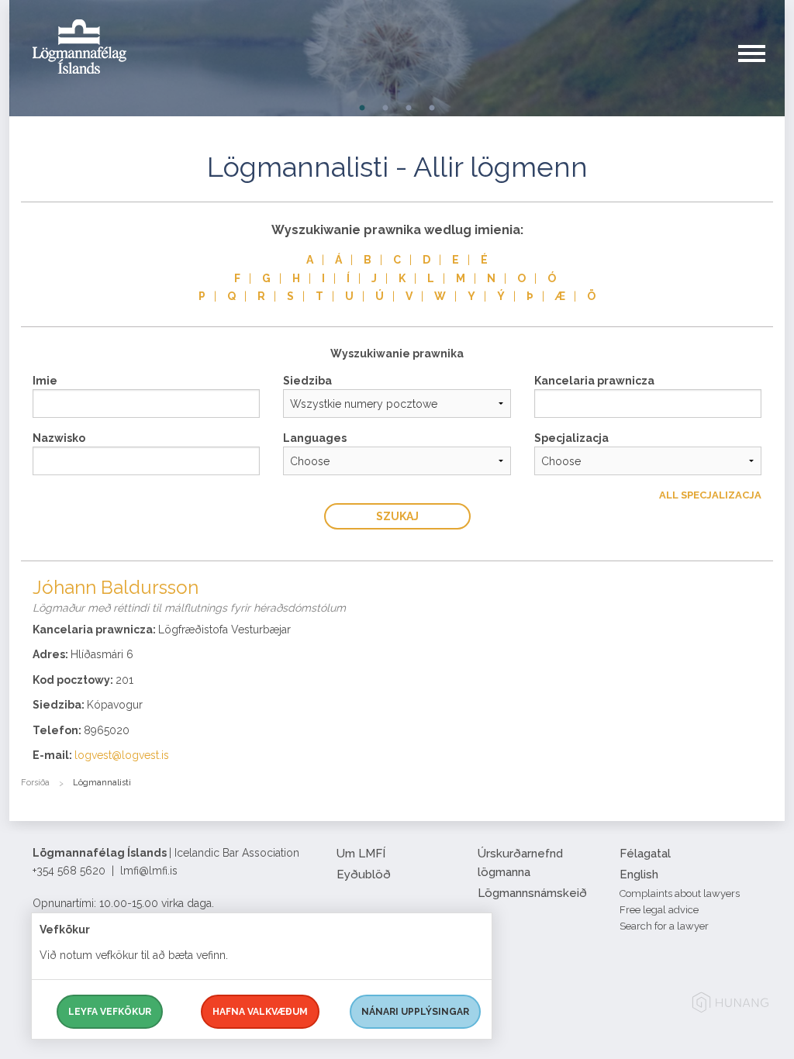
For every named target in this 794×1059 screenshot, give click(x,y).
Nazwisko (59, 438)
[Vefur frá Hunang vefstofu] (730, 1005)
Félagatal (645, 854)
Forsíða (35, 783)
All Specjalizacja (710, 495)
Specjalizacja (571, 438)
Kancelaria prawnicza (594, 380)
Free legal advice (659, 910)
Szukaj (397, 516)
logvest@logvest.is (121, 755)
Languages (315, 438)
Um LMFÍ (361, 854)
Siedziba (307, 380)
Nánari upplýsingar (415, 1011)
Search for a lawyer (664, 926)
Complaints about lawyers (680, 893)
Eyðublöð (364, 874)
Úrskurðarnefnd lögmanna (520, 863)
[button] (761, 69)
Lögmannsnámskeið (532, 893)
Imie (45, 380)
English (639, 874)
